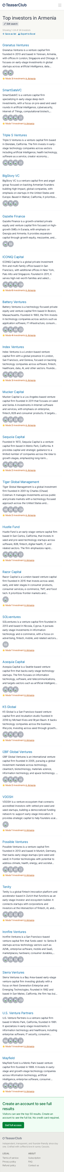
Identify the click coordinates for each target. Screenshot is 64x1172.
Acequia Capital (13, 662)
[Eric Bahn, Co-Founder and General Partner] (5, 554)
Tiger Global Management (20, 482)
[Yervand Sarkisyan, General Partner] (5, 73)
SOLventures (11, 617)
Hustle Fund (11, 527)
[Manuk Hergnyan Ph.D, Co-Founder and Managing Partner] (10, 73)
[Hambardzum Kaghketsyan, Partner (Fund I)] (10, 118)
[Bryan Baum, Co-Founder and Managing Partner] (5, 734)
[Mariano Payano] (10, 284)
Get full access (13, 1125)
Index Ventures (13, 347)
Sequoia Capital (13, 437)
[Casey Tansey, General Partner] (15, 1040)
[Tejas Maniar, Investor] (10, 1085)
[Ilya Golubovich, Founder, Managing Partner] (15, 779)
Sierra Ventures (13, 972)
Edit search (12, 23)
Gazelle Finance (13, 216)
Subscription (34, 1157)
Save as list (10, 33)
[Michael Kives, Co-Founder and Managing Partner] (10, 734)
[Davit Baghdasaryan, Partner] (15, 203)
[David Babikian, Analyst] (5, 329)
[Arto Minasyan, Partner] (10, 203)
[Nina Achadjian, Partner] (5, 374)
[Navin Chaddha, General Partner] (5, 1085)
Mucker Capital (13, 392)
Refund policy (9, 1165)
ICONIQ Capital (13, 257)
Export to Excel (28, 33)
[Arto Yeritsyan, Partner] (5, 203)
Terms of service (10, 1157)
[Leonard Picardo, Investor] (10, 374)
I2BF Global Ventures (17, 752)
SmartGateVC (12, 90)
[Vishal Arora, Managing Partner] (5, 824)
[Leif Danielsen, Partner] (15, 689)
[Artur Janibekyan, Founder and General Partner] (10, 163)
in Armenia (31, 78)
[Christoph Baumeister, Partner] (5, 869)
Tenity (6, 887)
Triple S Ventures (14, 135)
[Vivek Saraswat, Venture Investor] (15, 1085)
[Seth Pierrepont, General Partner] (5, 284)
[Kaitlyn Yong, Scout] (15, 464)
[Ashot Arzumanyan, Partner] (5, 118)
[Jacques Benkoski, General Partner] (10, 1040)
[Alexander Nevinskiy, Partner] (5, 779)
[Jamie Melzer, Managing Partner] (10, 554)
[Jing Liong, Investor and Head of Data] (15, 1000)
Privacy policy (9, 1161)
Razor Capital (11, 572)
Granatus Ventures (15, 45)
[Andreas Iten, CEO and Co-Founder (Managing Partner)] (5, 914)
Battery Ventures (14, 302)
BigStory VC (11, 176)
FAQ (30, 1161)
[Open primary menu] (60, 5)
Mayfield (8, 1058)
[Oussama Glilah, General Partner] (5, 599)
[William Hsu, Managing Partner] (5, 419)
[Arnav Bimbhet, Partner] (15, 284)
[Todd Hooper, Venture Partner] (5, 689)
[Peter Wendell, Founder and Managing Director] (10, 1000)
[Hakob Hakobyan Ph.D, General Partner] (5, 163)
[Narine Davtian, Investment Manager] (15, 163)
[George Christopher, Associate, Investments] (10, 329)
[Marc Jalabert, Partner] (10, 689)
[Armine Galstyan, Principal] (15, 118)
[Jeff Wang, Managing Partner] (5, 464)
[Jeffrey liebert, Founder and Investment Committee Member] (5, 244)
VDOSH (7, 797)
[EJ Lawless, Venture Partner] (15, 554)
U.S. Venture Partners (17, 1013)
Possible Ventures (15, 842)
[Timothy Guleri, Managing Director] (5, 1000)
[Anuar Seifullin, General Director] (10, 779)
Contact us (33, 1165)
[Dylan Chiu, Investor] (5, 959)
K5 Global (9, 707)
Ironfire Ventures (14, 932)
